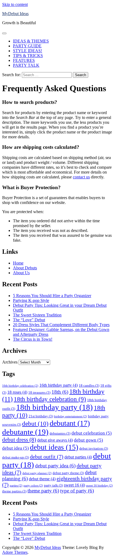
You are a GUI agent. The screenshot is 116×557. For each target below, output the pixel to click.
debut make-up (15, 457)
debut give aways (55, 440)
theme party (43, 490)
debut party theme (68, 473)
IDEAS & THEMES (31, 41)
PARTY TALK (26, 65)
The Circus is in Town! (32, 339)
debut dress (19, 439)
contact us (81, 177)
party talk (53, 485)
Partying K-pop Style (31, 300)
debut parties (78, 457)
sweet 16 (74, 485)
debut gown (88, 440)
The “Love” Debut (29, 320)
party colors (33, 485)
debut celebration (91, 433)
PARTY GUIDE (27, 46)
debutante (25, 432)
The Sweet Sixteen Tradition (37, 315)
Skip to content (15, 4)
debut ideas (54, 447)
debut (35, 423)
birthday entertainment (70, 416)
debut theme (42, 479)
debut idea (15, 448)
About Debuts (25, 268)
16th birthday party (58, 385)
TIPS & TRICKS (28, 55)
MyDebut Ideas (15, 13)
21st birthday (41, 416)
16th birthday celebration (20, 385)
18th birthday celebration (50, 399)
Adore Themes (15, 552)
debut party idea (55, 465)
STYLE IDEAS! (27, 50)
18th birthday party (54, 407)
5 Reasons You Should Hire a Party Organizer (52, 295)
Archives (10, 362)
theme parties (14, 491)
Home (18, 263)
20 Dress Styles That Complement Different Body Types (61, 324)
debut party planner (37, 473)
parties (16, 485)
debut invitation (93, 448)
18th (60, 392)
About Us (21, 272)
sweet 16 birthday (99, 485)
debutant (70, 423)
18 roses (17, 392)
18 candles (89, 385)
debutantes (60, 433)
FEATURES (24, 60)
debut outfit (46, 457)
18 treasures (39, 392)
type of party (77, 490)
